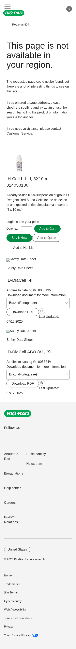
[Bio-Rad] (17, 413)
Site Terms (11, 592)
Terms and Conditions (18, 618)
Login (10, 221)
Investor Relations (11, 519)
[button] (6, 24)
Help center (12, 488)
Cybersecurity (13, 601)
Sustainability (36, 454)
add (42, 311)
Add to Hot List (23, 247)
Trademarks (11, 584)
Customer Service (19, 133)
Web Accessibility (15, 609)
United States (17, 549)
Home (8, 575)
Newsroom (34, 463)
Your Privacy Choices (18, 635)
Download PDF (23, 312)
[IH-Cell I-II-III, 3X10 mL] (19, 165)
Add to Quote (46, 237)
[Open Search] (46, 9)
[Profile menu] (55, 9)
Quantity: (12, 228)
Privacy (8, 626)
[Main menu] (7, 6)
